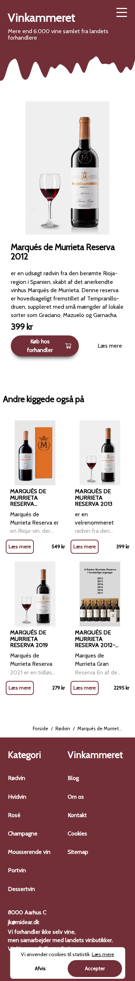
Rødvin (62, 728)
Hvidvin (17, 796)
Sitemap (78, 851)
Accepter (95, 968)
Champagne (22, 833)
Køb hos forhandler (40, 345)
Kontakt (77, 815)
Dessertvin (21, 889)
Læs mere (110, 345)
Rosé (14, 815)
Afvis (40, 968)
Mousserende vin (29, 851)
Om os (76, 796)
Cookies (77, 833)
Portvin (17, 870)
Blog (73, 778)
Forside (40, 728)
